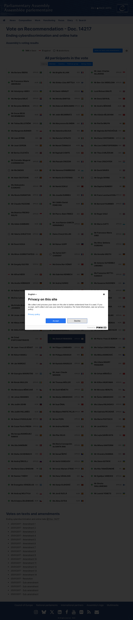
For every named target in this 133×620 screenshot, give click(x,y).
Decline (77, 321)
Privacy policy (34, 314)
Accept (56, 321)
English (31, 294)
